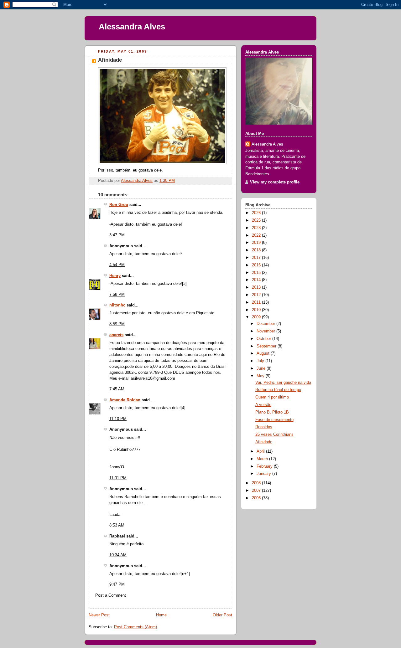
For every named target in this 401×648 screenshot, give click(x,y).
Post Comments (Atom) (135, 627)
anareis (116, 335)
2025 (257, 220)
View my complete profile (274, 182)
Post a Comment (110, 595)
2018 (257, 250)
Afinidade (263, 442)
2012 (257, 295)
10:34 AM (118, 555)
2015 (257, 272)
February (265, 466)
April (261, 451)
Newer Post (99, 615)
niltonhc (117, 305)
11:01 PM (118, 478)
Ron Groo (118, 205)
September (267, 346)
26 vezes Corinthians (274, 434)
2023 (257, 228)
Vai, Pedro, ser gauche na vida (283, 382)
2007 (257, 490)
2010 (257, 310)
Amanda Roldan (124, 400)
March (263, 459)
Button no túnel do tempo (278, 390)
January (264, 473)
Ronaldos (263, 427)
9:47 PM (117, 584)
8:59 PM (117, 324)
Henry (115, 276)
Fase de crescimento (274, 420)
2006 (257, 498)
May (261, 376)
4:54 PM (117, 265)
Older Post (222, 615)
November (266, 331)
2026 (257, 213)
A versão (263, 405)
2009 (257, 317)
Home (161, 615)
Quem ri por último (272, 397)
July (261, 361)
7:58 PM (117, 294)
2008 (257, 483)
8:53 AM (116, 525)
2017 (257, 257)
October (264, 339)
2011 (257, 302)
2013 (257, 287)
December (266, 323)
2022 (257, 235)
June (262, 368)
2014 (257, 280)
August (264, 353)
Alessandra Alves (132, 26)
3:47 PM (117, 235)
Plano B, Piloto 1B (272, 412)
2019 (257, 242)
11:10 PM (118, 419)
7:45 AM (116, 389)
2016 (257, 265)
